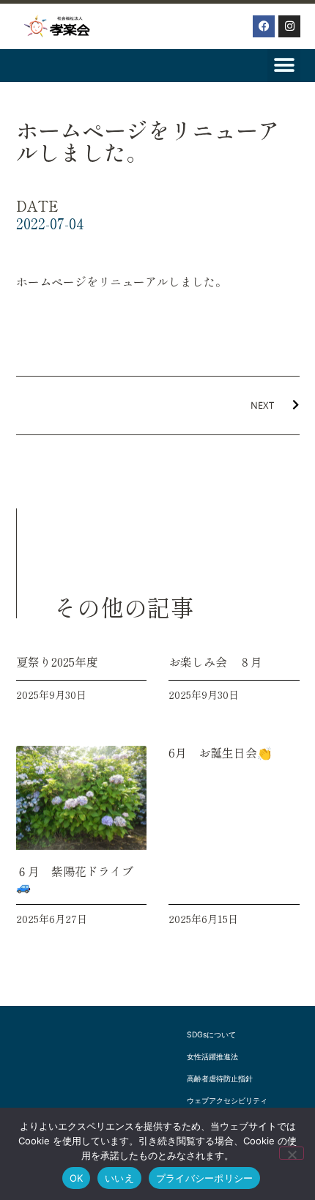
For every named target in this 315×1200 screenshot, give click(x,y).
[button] (283, 65)
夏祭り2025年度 (57, 661)
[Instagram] (289, 26)
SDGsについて (211, 1035)
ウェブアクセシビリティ (227, 1100)
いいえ (119, 1178)
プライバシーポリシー (204, 1178)
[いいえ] (291, 1153)
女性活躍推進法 (212, 1057)
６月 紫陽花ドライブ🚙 (74, 878)
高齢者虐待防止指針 (220, 1079)
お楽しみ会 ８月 (215, 661)
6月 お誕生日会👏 (220, 752)
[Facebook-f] (264, 26)
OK (77, 1178)
